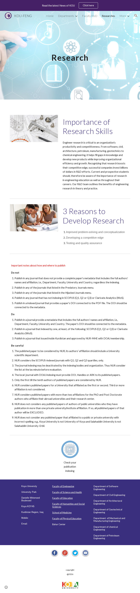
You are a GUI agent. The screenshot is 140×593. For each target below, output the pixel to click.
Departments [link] (66, 15)
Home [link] (50, 15)
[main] (70, 55)
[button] (136, 16)
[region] (70, 5)
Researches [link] (108, 15)
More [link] (123, 15)
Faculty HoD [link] (89, 15)
